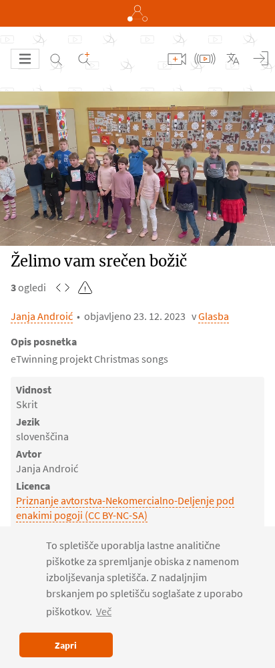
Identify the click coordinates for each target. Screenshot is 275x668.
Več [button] (103, 611)
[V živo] (205, 59)
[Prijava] (261, 59)
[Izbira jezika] (233, 59)
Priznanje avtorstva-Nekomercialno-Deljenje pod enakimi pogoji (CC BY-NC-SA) (125, 508)
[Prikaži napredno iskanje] (84, 59)
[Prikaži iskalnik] (56, 59)
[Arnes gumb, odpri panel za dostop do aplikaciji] (137, 13)
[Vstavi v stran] (62, 287)
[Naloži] (177, 59)
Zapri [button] (66, 645)
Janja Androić (42, 316)
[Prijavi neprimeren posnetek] (85, 287)
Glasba (213, 316)
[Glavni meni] (25, 59)
